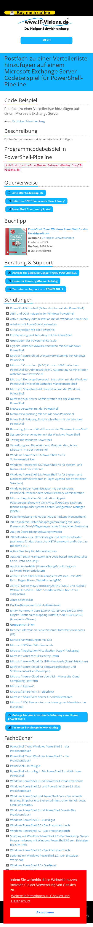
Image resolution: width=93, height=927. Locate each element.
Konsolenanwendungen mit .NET (31, 640)
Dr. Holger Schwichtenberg (28, 121)
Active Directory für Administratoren (33, 551)
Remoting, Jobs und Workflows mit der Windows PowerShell (48, 429)
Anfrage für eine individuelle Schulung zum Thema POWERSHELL (43, 717)
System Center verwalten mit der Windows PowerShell (45, 434)
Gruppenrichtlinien (22, 624)
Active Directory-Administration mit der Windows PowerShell (49, 319)
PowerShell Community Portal (31, 209)
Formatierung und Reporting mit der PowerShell (41, 335)
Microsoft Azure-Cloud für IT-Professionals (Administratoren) (49, 661)
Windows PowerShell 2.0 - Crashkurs (33, 865)
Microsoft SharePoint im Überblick (32, 691)
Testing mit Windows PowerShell (31, 440)
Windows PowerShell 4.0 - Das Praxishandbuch (40, 831)
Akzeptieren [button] (45, 912)
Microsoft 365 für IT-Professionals (31, 645)
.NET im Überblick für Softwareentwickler (36, 532)
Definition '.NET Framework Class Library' (38, 201)
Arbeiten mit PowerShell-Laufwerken (33, 324)
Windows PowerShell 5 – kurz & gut (32, 820)
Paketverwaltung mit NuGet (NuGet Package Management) (48, 516)
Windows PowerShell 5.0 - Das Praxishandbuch (40, 825)
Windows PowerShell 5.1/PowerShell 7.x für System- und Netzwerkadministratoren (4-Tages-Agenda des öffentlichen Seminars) (48, 478)
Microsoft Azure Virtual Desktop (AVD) (34, 656)
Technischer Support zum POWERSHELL (38, 289)
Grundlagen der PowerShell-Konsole (33, 340)
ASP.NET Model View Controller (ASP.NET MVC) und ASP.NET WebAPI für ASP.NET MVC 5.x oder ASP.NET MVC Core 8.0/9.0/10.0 (48, 590)
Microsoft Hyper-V (22, 686)
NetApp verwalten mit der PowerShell (34, 408)
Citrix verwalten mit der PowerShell (32, 330)
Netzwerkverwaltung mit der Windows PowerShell (42, 414)
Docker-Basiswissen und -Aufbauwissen (35, 605)
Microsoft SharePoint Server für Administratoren (41, 697)
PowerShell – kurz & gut (25, 766)
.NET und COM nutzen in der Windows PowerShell (42, 313)
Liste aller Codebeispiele (27, 193)
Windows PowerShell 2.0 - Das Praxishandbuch (40, 850)
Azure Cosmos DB (21, 600)
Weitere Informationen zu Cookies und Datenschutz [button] (40, 898)
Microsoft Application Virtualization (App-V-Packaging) (44, 650)
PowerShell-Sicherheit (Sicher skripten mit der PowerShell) (47, 308)
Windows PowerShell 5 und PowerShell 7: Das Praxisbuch (46, 781)
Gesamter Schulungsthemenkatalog (35, 727)
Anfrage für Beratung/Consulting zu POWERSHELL (44, 273)
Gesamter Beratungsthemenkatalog (35, 281)
